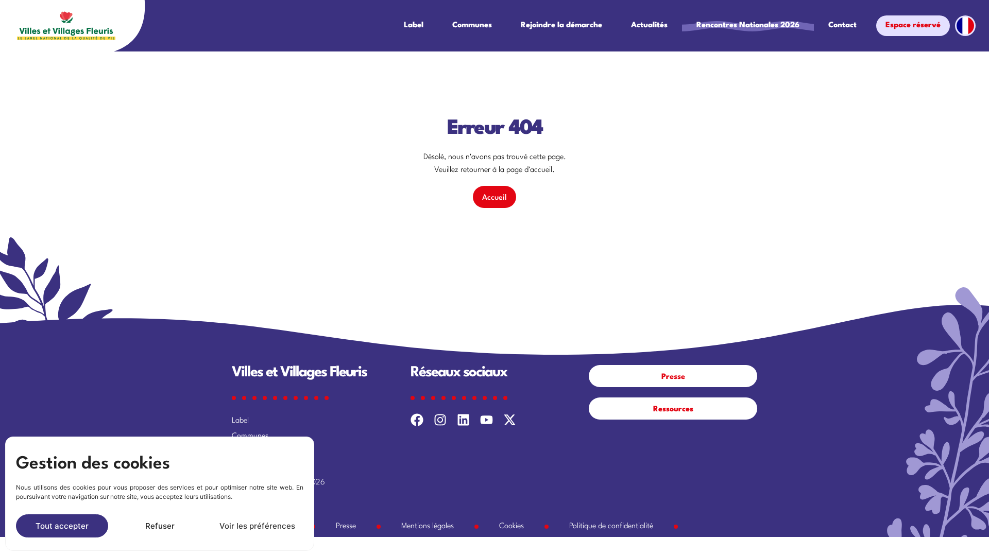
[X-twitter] (509, 419)
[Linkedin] (463, 419)
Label (413, 25)
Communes (472, 25)
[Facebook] (417, 419)
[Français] (964, 25)
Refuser (160, 526)
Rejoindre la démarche (561, 25)
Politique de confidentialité (611, 526)
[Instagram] (440, 419)
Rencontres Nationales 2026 (747, 25)
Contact (842, 25)
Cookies (511, 526)
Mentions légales (427, 526)
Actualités (649, 25)
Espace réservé (913, 25)
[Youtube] (486, 419)
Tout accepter (62, 526)
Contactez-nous (258, 498)
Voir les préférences (257, 526)
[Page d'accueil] (66, 25)
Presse (346, 526)
